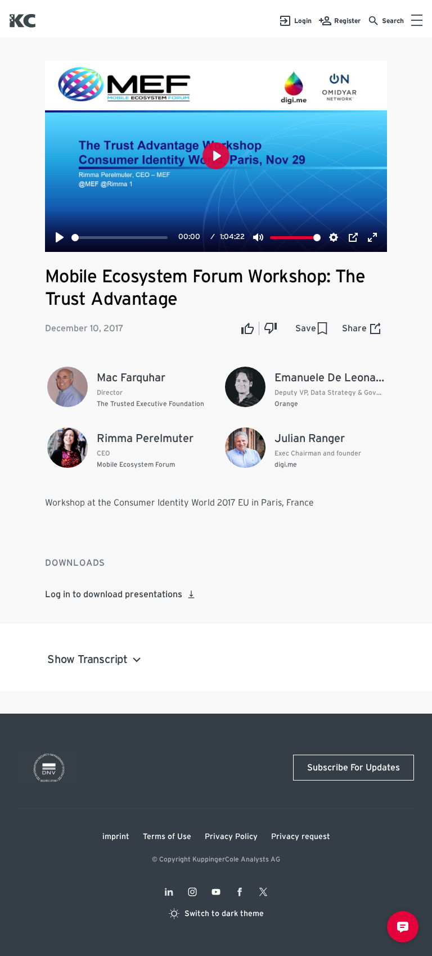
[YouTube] (216, 892)
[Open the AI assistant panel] (402, 927)
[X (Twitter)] (263, 892)
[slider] (119, 237)
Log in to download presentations (113, 594)
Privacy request (300, 837)
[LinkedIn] (169, 892)
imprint (115, 837)
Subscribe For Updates (353, 767)
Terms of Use (167, 837)
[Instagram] (192, 892)
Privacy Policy (231, 837)
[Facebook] (240, 892)
